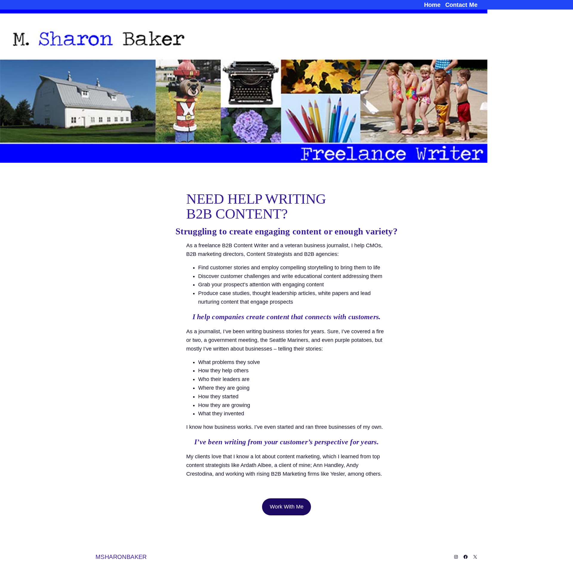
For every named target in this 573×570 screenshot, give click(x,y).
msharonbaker (121, 557)
